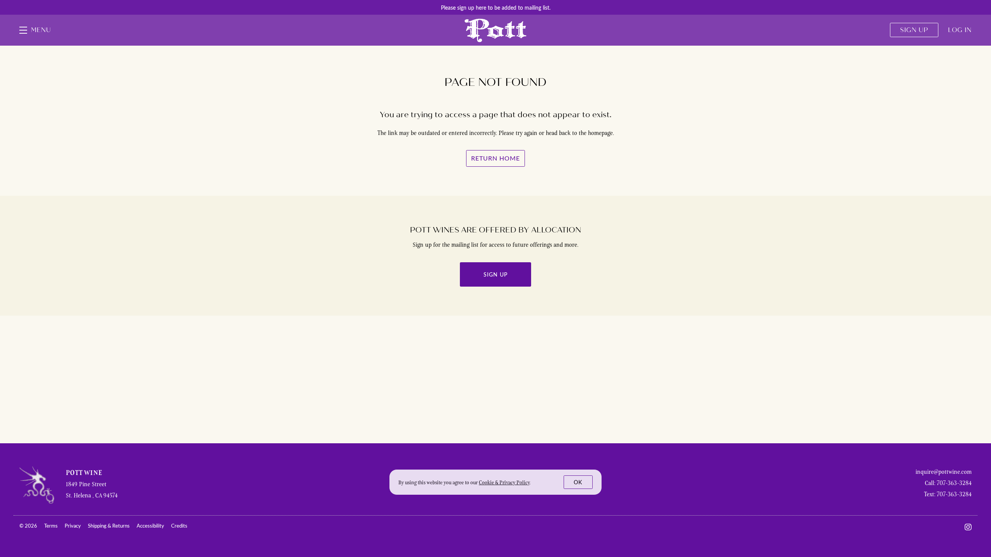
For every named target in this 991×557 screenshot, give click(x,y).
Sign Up (495, 274)
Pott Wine (495, 30)
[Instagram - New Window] (968, 526)
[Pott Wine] (36, 485)
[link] (504, 482)
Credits (179, 525)
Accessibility (151, 525)
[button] (35, 30)
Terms (51, 525)
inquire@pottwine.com (944, 471)
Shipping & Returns (109, 525)
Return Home (495, 158)
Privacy (73, 525)
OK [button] (578, 482)
